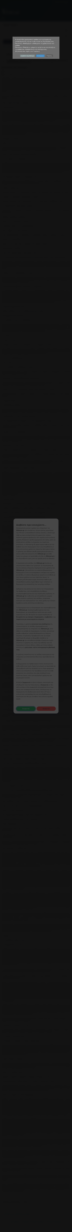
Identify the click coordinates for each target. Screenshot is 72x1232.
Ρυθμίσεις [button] (49, 56)
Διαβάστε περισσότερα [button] (27, 56)
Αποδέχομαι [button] (40, 56)
